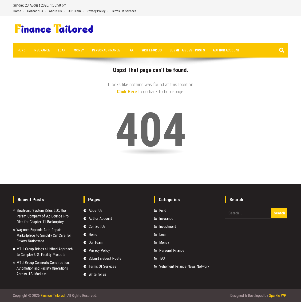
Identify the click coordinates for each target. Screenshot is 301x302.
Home (17, 11)
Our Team (74, 11)
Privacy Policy (96, 11)
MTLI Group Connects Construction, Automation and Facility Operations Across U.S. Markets (43, 268)
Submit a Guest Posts (187, 50)
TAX (131, 50)
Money (79, 50)
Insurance (41, 50)
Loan (62, 50)
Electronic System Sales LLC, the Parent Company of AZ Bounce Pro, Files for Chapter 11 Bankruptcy (42, 216)
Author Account (226, 50)
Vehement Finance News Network (184, 266)
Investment (167, 226)
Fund (21, 50)
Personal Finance (106, 50)
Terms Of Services (123, 11)
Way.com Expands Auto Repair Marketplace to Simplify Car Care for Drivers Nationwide (43, 235)
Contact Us (35, 11)
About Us (55, 11)
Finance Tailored (53, 295)
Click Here (127, 91)
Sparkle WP (277, 295)
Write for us (152, 50)
